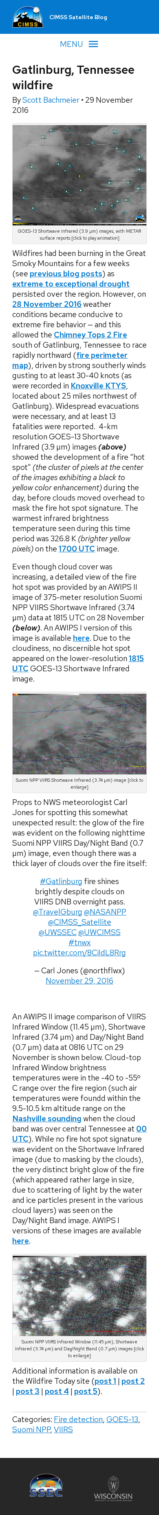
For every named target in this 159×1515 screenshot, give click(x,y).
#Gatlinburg (61, 881)
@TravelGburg (57, 912)
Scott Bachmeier (51, 100)
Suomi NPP (31, 1430)
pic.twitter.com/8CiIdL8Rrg (79, 953)
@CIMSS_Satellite (79, 922)
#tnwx (79, 942)
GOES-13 (122, 1419)
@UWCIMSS (99, 932)
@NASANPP (105, 912)
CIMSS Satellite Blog (78, 17)
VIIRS (63, 1430)
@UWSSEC (58, 932)
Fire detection (78, 1419)
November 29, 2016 (79, 981)
